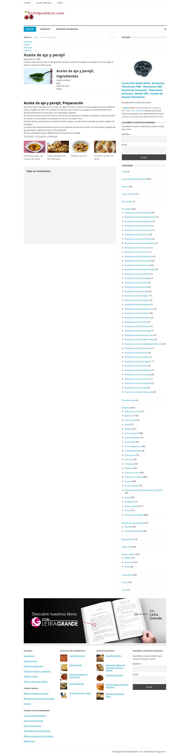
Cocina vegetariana (133, 446)
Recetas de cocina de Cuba (136, 252)
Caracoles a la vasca (114, 675)
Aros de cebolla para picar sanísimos (117, 686)
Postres (128, 481)
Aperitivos (129, 415)
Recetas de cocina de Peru (136, 322)
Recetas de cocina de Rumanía (138, 348)
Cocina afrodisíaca (133, 437)
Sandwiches (130, 501)
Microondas (127, 201)
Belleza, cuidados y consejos (36, 693)
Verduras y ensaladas (134, 515)
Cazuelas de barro (77, 656)
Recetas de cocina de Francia (137, 265)
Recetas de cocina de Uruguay (138, 383)
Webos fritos (29, 741)
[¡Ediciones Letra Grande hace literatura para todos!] (95, 642)
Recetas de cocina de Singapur (138, 361)
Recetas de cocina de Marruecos (139, 309)
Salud (127, 566)
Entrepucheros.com (135, 751)
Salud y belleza (128, 554)
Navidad (128, 526)
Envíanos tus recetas (67, 29)
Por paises (126, 209)
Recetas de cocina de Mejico (137, 313)
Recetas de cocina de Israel (136, 287)
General (125, 186)
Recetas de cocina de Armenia (138, 225)
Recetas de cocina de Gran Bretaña (140, 269)
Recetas (125, 407)
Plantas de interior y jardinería (37, 671)
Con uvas (129, 459)
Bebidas (128, 429)
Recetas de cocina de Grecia (137, 274)
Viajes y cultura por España (35, 681)
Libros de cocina (129, 194)
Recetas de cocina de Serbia (137, 357)
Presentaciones (128, 400)
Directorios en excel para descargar (39, 698)
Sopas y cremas (131, 506)
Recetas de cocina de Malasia (137, 304)
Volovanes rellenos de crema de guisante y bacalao (115, 668)
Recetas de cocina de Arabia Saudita (140, 217)
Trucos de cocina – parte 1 (80, 694)
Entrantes (129, 468)
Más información (138, 111)
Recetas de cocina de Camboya (138, 230)
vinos (124, 590)
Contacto (45, 29)
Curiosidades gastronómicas (134, 179)
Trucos (125, 582)
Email (124, 144)
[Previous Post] (112, 37)
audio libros (29, 656)
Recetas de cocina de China (136, 234)
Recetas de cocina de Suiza (136, 365)
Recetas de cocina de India (136, 282)
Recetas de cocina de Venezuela (138, 392)
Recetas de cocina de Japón (136, 295)
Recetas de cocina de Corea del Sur (140, 243)
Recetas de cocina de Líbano (137, 300)
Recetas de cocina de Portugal (138, 330)
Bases (127, 424)
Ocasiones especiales (134, 531)
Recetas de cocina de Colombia (138, 239)
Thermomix (127, 575)
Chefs (124, 171)
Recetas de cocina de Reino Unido (139, 339)
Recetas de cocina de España (137, 260)
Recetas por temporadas (132, 523)
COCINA (27, 3)
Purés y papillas (131, 485)
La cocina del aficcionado (35, 715)
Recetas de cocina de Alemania (138, 212)
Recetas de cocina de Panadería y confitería (144, 490)
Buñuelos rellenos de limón (115, 695)
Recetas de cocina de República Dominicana (144, 344)
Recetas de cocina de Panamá (138, 317)
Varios (127, 510)
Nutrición (129, 562)
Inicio (31, 29)
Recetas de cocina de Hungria (138, 278)
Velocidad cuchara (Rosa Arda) (37, 731)
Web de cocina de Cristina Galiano (38, 736)
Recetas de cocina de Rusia (136, 352)
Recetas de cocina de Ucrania (137, 379)
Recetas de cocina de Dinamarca (139, 256)
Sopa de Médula (76, 684)
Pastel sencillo (75, 665)
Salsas (127, 497)
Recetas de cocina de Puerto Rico (139, 335)
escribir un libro (30, 661)
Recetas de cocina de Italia (136, 291)
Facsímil (27, 703)
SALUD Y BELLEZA (43, 3)
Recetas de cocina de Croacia (137, 247)
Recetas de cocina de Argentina (138, 221)
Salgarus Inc (161, 751)
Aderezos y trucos (132, 411)
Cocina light (130, 442)
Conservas (129, 464)
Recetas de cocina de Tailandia (138, 370)
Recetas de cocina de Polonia (137, 326)
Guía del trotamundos (33, 666)
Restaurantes (127, 539)
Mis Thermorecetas (32, 726)
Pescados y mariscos (134, 477)
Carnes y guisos (131, 433)
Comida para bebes (133, 450)
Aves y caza (130, 420)
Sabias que (126, 546)
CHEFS (60, 3)
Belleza (128, 558)
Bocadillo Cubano (113, 656)
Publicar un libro (31, 676)
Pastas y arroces (132, 472)
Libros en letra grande (33, 720)
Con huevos (130, 455)
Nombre (126, 134)
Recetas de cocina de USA (136, 387)
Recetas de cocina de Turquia (137, 374)
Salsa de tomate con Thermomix (78, 675)
